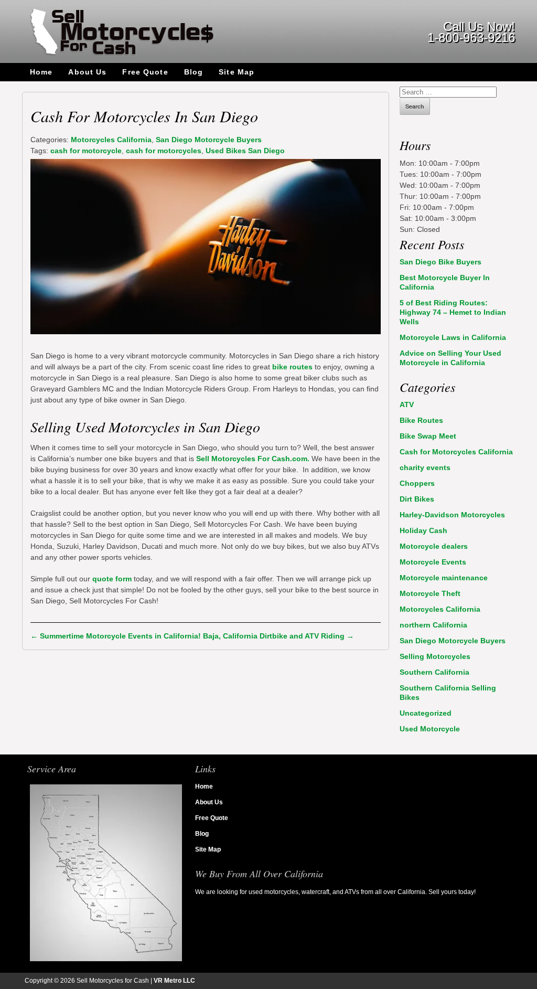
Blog (193, 72)
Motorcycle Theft (430, 593)
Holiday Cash (423, 530)
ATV (407, 404)
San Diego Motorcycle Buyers (209, 139)
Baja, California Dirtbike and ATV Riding (278, 636)
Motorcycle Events (433, 562)
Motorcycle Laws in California (453, 337)
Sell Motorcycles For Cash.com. (252, 458)
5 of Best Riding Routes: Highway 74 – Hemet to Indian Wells (453, 312)
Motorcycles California (111, 139)
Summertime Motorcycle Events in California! (115, 636)
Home (41, 72)
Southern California (434, 672)
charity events (425, 467)
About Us (87, 72)
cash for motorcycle (86, 150)
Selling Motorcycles (435, 656)
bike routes (292, 367)
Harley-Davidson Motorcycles (452, 515)
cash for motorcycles (163, 150)
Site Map (236, 72)
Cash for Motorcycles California (456, 452)
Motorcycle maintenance (444, 577)
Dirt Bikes (417, 499)
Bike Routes (421, 420)
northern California (433, 625)
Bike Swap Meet (428, 436)
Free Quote (145, 72)
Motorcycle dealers (434, 546)
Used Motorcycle (430, 729)
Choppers (417, 483)
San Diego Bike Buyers (440, 262)
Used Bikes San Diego (245, 150)
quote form (113, 579)
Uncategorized (426, 713)
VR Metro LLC (174, 980)
